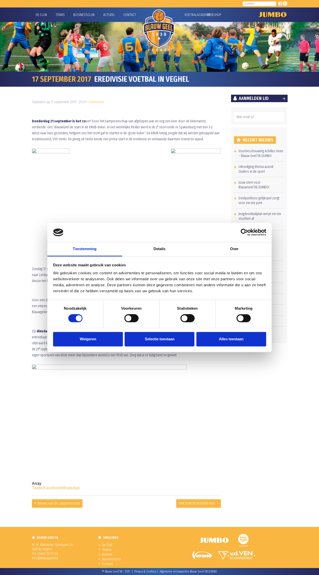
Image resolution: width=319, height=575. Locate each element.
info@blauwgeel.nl (45, 558)
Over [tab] (234, 249)
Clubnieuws (96, 102)
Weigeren (88, 339)
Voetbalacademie (190, 15)
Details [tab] (160, 249)
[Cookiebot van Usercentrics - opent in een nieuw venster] (244, 232)
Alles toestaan (231, 339)
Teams (60, 15)
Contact (129, 15)
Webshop (213, 15)
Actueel (109, 15)
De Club (41, 15)
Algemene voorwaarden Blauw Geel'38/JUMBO (188, 571)
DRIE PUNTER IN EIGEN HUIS (197, 503)
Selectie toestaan (159, 339)
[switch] (131, 318)
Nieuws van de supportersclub (58, 503)
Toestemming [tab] (84, 249)
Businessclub (84, 15)
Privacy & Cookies (145, 571)
